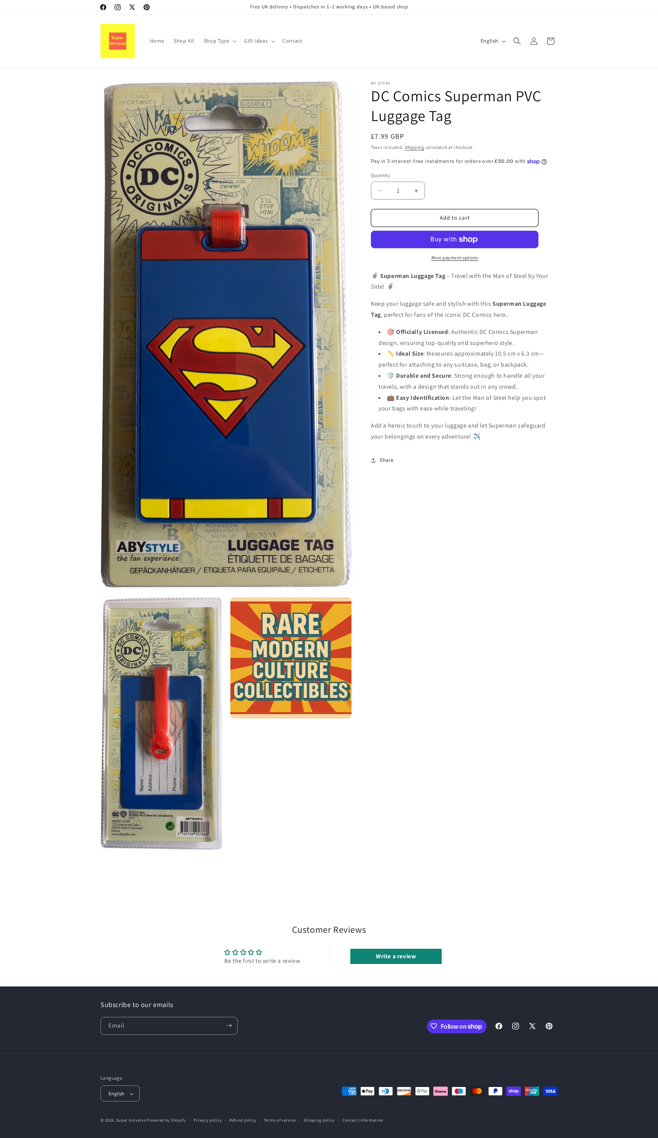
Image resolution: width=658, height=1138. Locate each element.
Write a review (396, 957)
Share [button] (387, 460)
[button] (219, 41)
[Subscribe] (228, 1025)
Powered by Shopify (166, 1120)
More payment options (454, 257)
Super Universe (131, 1120)
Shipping (414, 147)
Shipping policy (319, 1120)
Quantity (380, 175)
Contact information (362, 1120)
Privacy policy (207, 1120)
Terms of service (280, 1120)
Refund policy (242, 1120)
